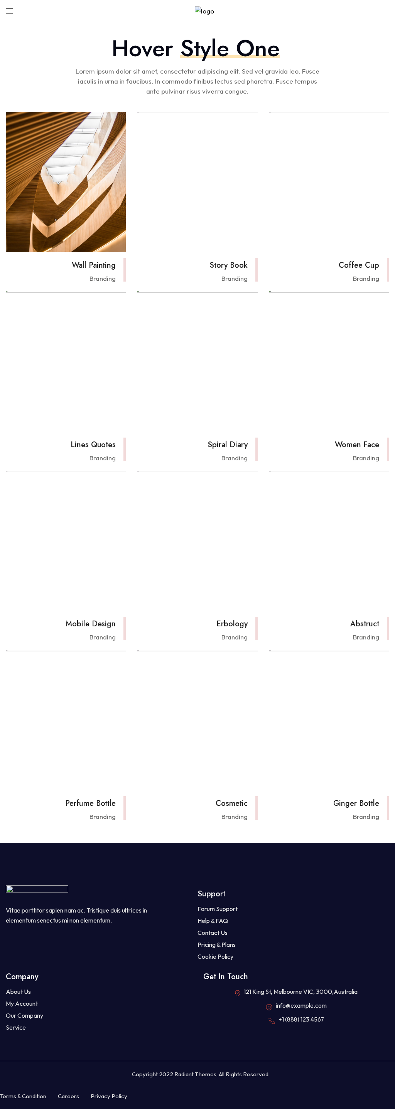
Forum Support (218, 909)
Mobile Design (91, 623)
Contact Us (213, 932)
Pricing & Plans (217, 944)
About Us (18, 991)
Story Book (228, 265)
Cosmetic (232, 803)
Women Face (357, 444)
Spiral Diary (228, 444)
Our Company (24, 1015)
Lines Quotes (93, 444)
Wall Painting (94, 265)
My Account (22, 1003)
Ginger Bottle (356, 803)
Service (16, 1027)
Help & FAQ (213, 920)
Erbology (232, 623)
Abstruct (364, 623)
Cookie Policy (215, 956)
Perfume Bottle (90, 803)
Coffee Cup (359, 265)
